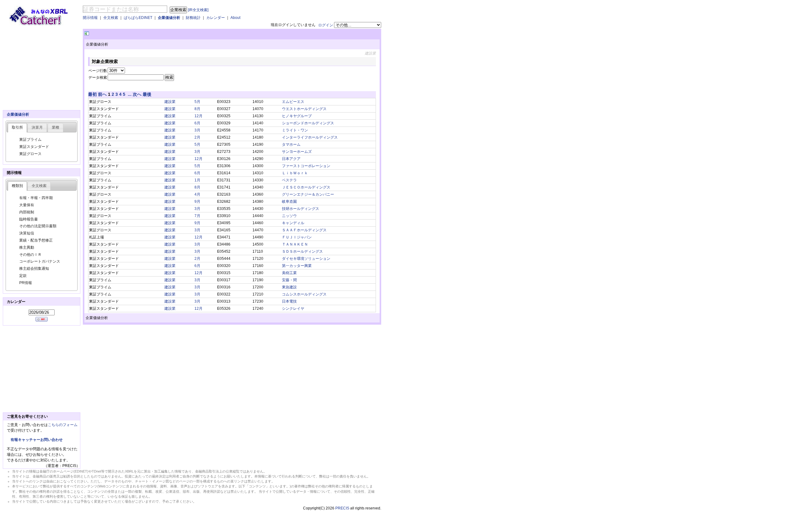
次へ (137, 94)
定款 (23, 275)
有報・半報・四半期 (36, 198)
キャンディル (293, 223)
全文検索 (110, 18)
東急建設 (289, 287)
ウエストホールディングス (304, 109)
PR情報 (25, 283)
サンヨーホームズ (297, 151)
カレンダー (215, 18)
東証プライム (30, 139)
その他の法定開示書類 (37, 226)
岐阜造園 (289, 201)
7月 (197, 216)
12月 (198, 116)
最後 (147, 94)
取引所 (17, 127)
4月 (197, 194)
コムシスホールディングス (304, 294)
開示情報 (90, 18)
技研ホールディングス (300, 209)
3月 (197, 130)
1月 (197, 180)
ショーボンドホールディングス (308, 123)
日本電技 (289, 301)
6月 (197, 123)
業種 (55, 127)
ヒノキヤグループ (297, 116)
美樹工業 (289, 273)
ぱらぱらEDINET (138, 18)
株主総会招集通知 (34, 268)
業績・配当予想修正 (36, 240)
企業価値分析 (169, 18)
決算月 (37, 127)
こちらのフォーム (63, 425)
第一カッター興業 (297, 266)
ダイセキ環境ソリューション (306, 258)
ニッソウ (289, 216)
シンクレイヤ (293, 308)
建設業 (170, 102)
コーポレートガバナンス (39, 261)
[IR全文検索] (198, 10)
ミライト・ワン (295, 130)
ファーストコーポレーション (306, 166)
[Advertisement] (162, 33)
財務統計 (193, 18)
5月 (197, 102)
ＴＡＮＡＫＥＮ (295, 244)
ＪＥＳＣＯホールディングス (306, 187)
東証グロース (30, 154)
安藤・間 (289, 280)
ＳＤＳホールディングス (302, 251)
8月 (197, 109)
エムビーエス (293, 102)
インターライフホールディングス (310, 137)
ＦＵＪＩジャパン (297, 237)
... (130, 94)
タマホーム (291, 144)
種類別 (17, 186)
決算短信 (26, 233)
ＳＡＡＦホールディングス (304, 230)
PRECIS (342, 508)
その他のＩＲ (30, 254)
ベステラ (289, 180)
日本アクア (291, 159)
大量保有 (26, 205)
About (235, 18)
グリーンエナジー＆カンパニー (308, 194)
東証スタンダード (34, 146)
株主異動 (26, 247)
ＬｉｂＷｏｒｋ (295, 173)
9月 (197, 201)
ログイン (325, 25)
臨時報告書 (28, 219)
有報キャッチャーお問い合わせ (37, 440)
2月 (197, 137)
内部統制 (26, 212)
